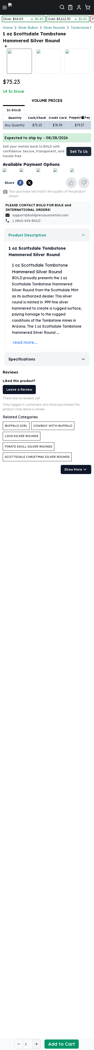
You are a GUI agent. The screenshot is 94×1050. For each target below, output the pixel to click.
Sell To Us (79, 151)
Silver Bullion (28, 27)
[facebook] (20, 183)
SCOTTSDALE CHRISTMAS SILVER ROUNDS (37, 457)
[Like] (71, 182)
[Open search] (62, 6)
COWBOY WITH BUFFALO (52, 425)
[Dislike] (83, 182)
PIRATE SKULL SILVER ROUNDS (28, 446)
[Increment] (36, 1044)
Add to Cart (61, 1044)
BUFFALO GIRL (16, 425)
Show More (73, 469)
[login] (79, 7)
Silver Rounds (54, 27)
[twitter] (29, 183)
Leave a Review (19, 389)
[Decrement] (18, 1044)
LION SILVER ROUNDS (21, 436)
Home (8, 27)
